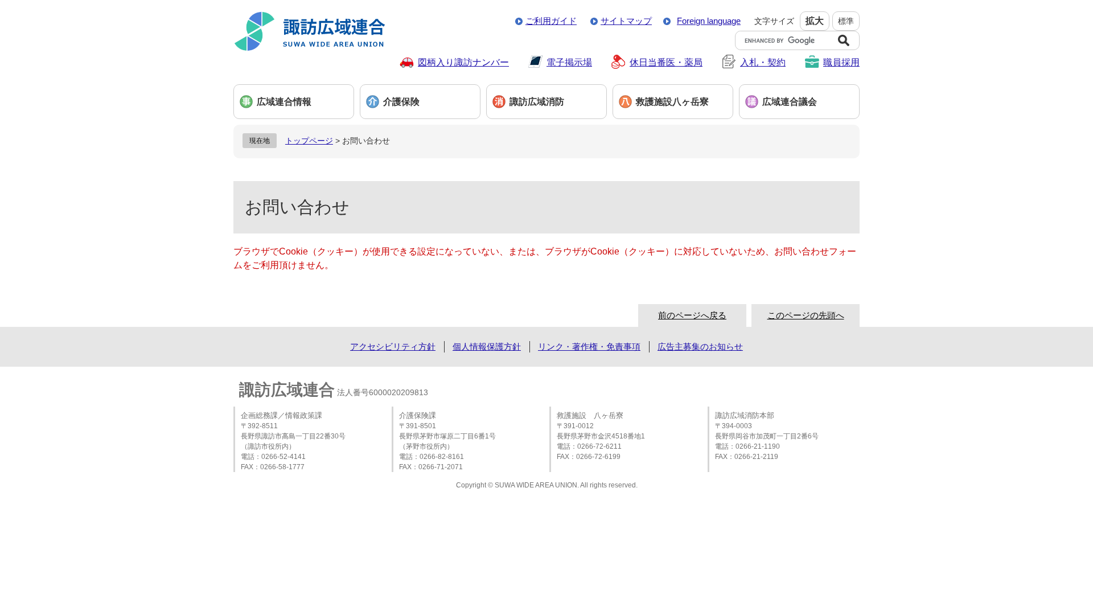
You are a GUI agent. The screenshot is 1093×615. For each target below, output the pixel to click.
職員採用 (841, 62)
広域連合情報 (284, 101)
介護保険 (401, 101)
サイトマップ (626, 21)
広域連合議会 (789, 101)
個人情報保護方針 (487, 346)
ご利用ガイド (551, 21)
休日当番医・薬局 (666, 62)
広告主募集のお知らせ (700, 346)
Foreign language (709, 21)
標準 (846, 21)
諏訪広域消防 (536, 101)
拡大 (815, 21)
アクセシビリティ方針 (392, 346)
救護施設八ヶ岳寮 (672, 101)
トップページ (309, 140)
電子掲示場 (569, 62)
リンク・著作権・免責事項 (589, 346)
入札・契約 (763, 62)
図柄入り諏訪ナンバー (463, 62)
